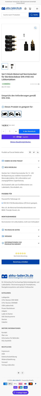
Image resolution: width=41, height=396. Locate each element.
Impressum (5, 351)
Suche (35, 15)
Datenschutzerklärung (9, 357)
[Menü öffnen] (37, 8)
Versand (4, 362)
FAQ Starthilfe (6, 341)
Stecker (4, 319)
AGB (3, 354)
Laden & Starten (7, 314)
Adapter (4, 311)
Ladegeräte (5, 297)
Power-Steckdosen (8, 308)
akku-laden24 (17, 380)
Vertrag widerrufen (8, 365)
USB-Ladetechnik (7, 306)
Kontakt (4, 332)
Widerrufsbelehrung (8, 359)
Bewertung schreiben (20, 262)
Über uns (5, 335)
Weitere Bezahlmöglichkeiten (20, 142)
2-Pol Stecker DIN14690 (10, 300)
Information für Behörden (10, 338)
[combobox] (20, 15)
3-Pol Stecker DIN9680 (9, 303)
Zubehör (4, 322)
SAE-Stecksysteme (8, 317)
